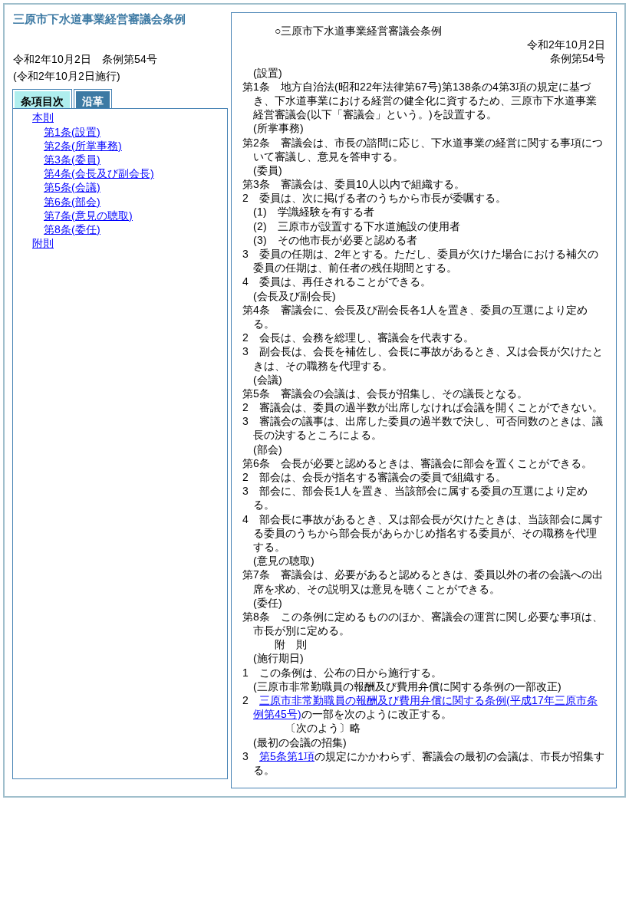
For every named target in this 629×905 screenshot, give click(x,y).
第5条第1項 (286, 756)
